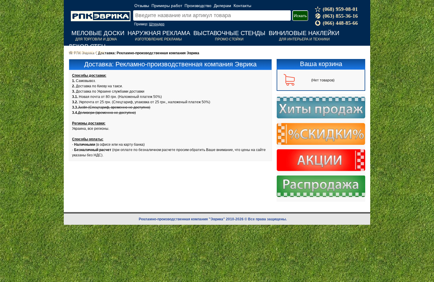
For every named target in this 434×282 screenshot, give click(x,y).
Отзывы (141, 5)
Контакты (242, 5)
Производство (198, 5)
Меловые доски (97, 33)
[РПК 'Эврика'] (101, 11)
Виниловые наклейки (304, 33)
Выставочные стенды (229, 33)
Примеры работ (166, 5)
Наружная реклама (159, 33)
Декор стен (86, 46)
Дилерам (222, 5)
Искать (300, 15)
